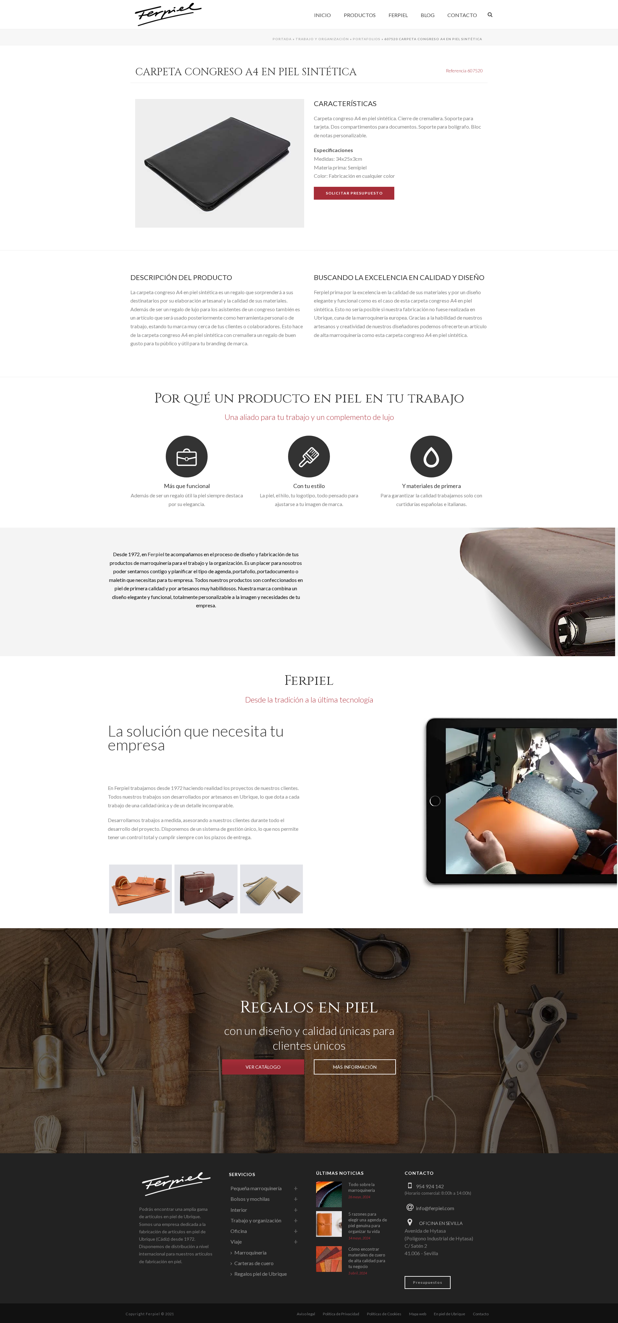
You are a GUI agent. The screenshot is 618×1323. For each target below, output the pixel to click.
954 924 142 (430, 1186)
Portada (282, 39)
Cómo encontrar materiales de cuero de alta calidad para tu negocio (366, 1257)
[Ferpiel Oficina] (140, 885)
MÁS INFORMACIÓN (355, 1067)
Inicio (322, 15)
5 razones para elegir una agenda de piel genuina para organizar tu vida (367, 1222)
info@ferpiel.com (435, 1208)
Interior (238, 1210)
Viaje (236, 1241)
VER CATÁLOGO (263, 1067)
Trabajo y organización (322, 39)
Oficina (238, 1231)
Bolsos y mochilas (250, 1199)
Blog (428, 15)
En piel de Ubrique (449, 1313)
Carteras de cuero (254, 1263)
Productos (360, 15)
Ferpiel (398, 15)
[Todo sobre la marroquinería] (329, 1194)
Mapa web (417, 1313)
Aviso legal (306, 1313)
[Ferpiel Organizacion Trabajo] (205, 885)
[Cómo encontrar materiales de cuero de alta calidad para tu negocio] (329, 1259)
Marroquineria (250, 1252)
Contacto (462, 15)
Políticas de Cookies (384, 1313)
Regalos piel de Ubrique (260, 1274)
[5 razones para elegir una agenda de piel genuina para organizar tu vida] (329, 1224)
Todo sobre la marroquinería (361, 1187)
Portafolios (366, 39)
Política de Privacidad (341, 1313)
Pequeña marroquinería (256, 1188)
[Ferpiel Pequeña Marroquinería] (271, 885)
